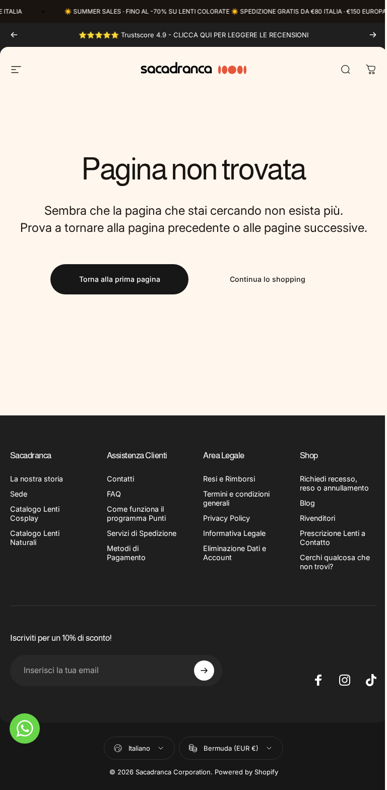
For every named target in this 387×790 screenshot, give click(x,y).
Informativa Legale (234, 533)
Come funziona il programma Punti (136, 513)
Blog (307, 503)
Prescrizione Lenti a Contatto (332, 537)
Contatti (120, 478)
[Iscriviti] (204, 670)
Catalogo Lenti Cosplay (34, 513)
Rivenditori (317, 518)
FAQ (114, 494)
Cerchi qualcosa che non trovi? (335, 562)
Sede (18, 494)
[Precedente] (14, 35)
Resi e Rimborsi (229, 478)
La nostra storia (36, 478)
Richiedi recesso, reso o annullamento (334, 483)
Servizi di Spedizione (141, 533)
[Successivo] (373, 35)
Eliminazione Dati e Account (234, 553)
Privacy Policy (226, 518)
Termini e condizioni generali (236, 498)
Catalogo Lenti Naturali (34, 537)
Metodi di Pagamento (126, 553)
